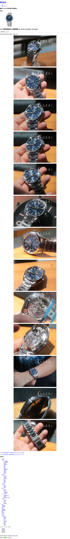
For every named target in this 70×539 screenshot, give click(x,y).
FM (4, 519)
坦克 (4, 502)
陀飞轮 (3, 458)
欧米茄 (3, 474)
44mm (5, 485)
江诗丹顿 (3, 506)
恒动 (4, 465)
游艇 (4, 466)
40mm (5, 487)
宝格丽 (5, 517)
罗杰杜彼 (3, 509)
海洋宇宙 (5, 478)
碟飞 (4, 479)
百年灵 (3, 512)
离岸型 (5, 496)
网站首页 (3, 528)
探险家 (5, 470)
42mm (5, 486)
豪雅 (4, 523)
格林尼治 (5, 464)
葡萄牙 (5, 489)
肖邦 (4, 520)
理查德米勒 (4, 510)
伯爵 (4, 522)
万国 (2, 488)
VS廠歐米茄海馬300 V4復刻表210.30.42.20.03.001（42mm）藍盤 (13, 452)
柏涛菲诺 (5, 493)
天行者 (5, 471)
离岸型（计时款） (7, 497)
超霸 (4, 481)
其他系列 (5, 503)
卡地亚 (3, 498)
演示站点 (3, 2)
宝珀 (2, 511)
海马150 (5, 477)
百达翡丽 (3, 505)
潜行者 (5, 463)
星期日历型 (6, 469)
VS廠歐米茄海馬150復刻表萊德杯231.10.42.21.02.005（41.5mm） (13, 454)
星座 (4, 480)
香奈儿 (5, 518)
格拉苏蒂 (5, 521)
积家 (2, 504)
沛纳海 (3, 484)
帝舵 (2, 513)
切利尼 (5, 472)
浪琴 (2, 514)
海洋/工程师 (6, 492)
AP (2, 494)
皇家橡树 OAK (6, 495)
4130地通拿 (6, 462)
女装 (4, 473)
